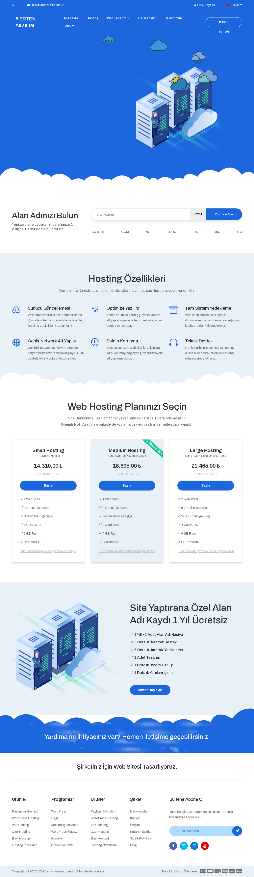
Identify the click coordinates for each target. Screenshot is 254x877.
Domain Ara (224, 214)
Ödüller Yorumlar (62, 845)
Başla (48, 485)
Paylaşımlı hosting (25, 811)
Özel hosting (21, 831)
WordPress (59, 811)
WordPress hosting (25, 818)
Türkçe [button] (235, 5)
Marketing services (64, 825)
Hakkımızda (173, 18)
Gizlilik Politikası (141, 838)
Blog (133, 845)
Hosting (92, 18)
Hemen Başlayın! (150, 690)
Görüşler (57, 838)
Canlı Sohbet (224, 24)
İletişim (69, 26)
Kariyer (135, 818)
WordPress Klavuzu (64, 831)
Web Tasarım (116, 18)
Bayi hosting (21, 838)
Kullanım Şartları (141, 831)
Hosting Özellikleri (24, 845)
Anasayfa (71, 18)
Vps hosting (20, 825)
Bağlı (54, 818)
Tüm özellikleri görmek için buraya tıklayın (48, 551)
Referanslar (147, 18)
